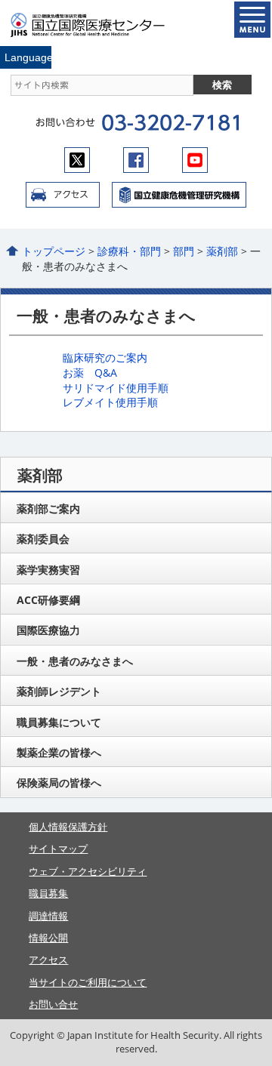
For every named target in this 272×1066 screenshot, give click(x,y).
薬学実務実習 (48, 569)
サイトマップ (58, 848)
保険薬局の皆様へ (59, 782)
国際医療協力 (48, 630)
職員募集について (59, 722)
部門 (183, 251)
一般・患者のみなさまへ (75, 661)
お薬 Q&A (90, 372)
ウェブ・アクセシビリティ (88, 871)
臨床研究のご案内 (105, 357)
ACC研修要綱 (48, 600)
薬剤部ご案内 (48, 508)
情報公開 (48, 937)
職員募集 (48, 893)
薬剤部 (222, 251)
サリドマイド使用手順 (115, 387)
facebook (136, 160)
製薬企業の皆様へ (59, 752)
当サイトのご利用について (88, 982)
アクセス (63, 195)
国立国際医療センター (96, 25)
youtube (195, 160)
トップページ (53, 251)
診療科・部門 (129, 251)
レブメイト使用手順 (110, 402)
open (252, 19)
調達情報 (48, 916)
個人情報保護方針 (68, 826)
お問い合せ (53, 1004)
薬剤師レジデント (59, 691)
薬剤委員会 (43, 538)
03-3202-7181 (170, 123)
